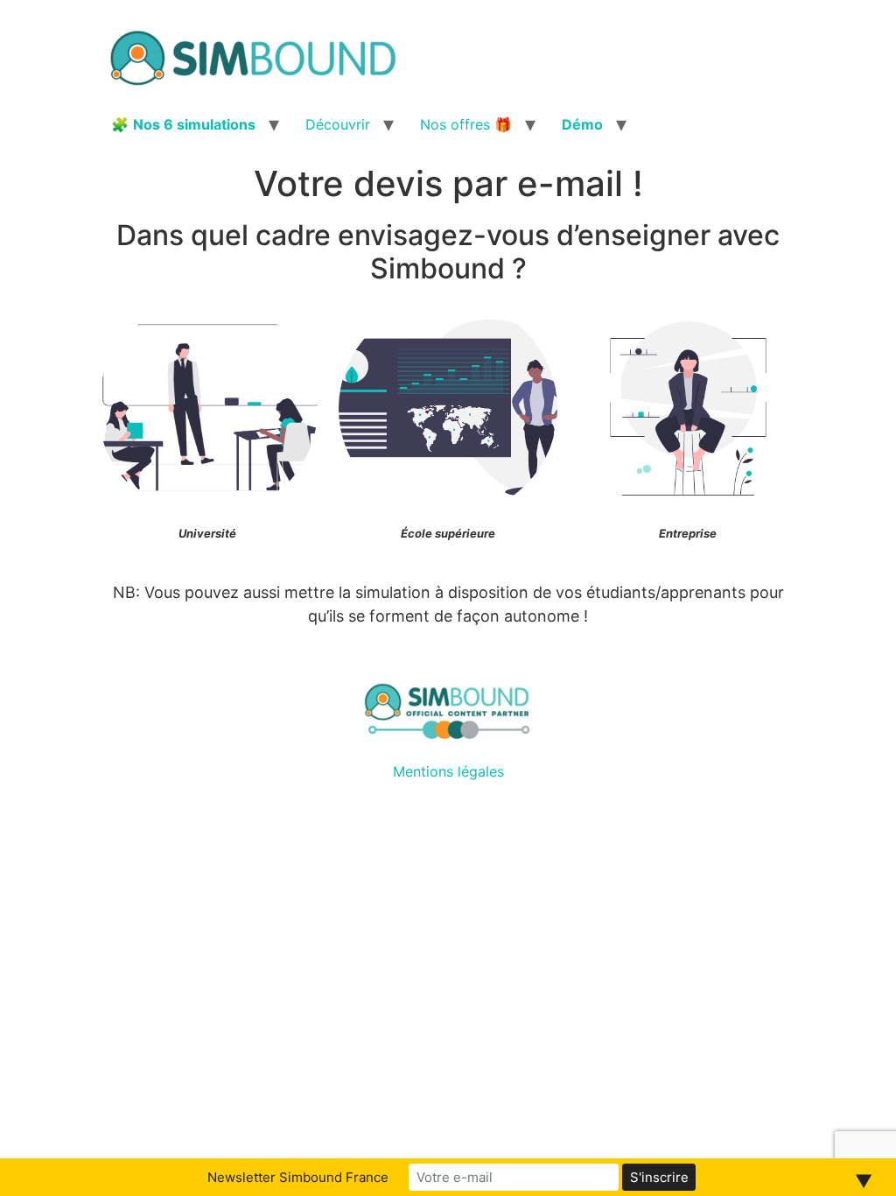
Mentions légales (448, 771)
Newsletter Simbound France (297, 1177)
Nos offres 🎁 (466, 124)
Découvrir (337, 124)
